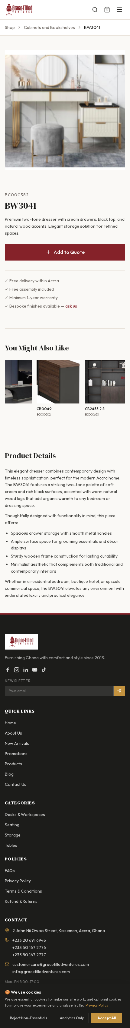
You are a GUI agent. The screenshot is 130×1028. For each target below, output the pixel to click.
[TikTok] (44, 669)
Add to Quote (69, 252)
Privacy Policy (18, 881)
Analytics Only (72, 1018)
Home (10, 723)
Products (13, 764)
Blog (9, 774)
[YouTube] (34, 669)
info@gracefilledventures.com (41, 971)
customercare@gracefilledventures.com (50, 964)
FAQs (10, 870)
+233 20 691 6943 (29, 940)
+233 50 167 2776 (29, 947)
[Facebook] (7, 669)
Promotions (16, 753)
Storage (13, 835)
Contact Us (15, 784)
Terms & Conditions (23, 891)
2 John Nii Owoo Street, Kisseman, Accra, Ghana (58, 930)
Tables (11, 845)
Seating (12, 824)
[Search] (94, 9)
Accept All (106, 1018)
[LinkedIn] (25, 669)
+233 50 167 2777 (29, 954)
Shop (10, 27)
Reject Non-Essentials (28, 1018)
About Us (13, 733)
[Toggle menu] (119, 9)
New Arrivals (17, 743)
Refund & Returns (21, 901)
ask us (71, 306)
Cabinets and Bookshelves (49, 27)
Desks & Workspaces (25, 814)
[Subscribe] (119, 691)
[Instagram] (16, 669)
